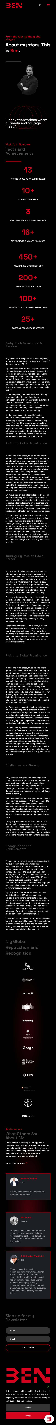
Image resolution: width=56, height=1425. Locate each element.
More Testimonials (15, 1163)
